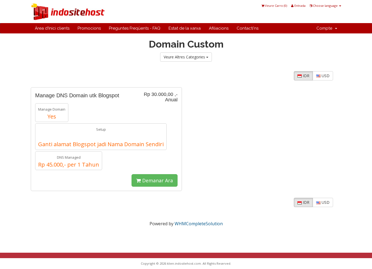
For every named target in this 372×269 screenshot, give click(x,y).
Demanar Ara (157, 180)
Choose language (325, 6)
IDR (305, 75)
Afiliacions (218, 28)
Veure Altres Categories (185, 57)
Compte (325, 28)
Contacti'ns (247, 28)
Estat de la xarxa (185, 28)
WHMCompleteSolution (199, 224)
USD (325, 75)
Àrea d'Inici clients (52, 28)
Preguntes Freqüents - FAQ (134, 28)
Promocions (89, 28)
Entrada (300, 6)
